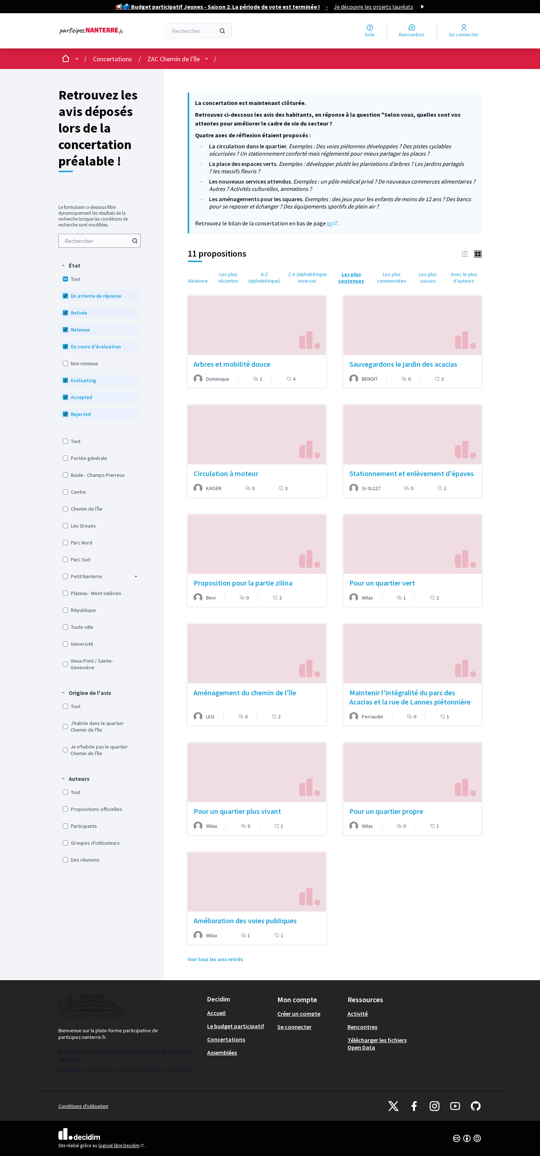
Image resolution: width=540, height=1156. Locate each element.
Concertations (112, 59)
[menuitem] (99, 241)
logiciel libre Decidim (121, 1145)
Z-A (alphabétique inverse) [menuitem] (307, 277)
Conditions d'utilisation (83, 1106)
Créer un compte (298, 1013)
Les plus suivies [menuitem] (428, 277)
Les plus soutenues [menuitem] (351, 277)
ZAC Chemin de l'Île (173, 59)
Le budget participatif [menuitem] (235, 1026)
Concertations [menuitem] (226, 1039)
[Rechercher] (222, 31)
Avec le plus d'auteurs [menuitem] (464, 277)
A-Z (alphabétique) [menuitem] (264, 277)
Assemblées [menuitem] (222, 1052)
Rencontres (362, 1026)
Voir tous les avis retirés (215, 959)
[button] (70, 265)
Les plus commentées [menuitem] (391, 277)
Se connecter (294, 1026)
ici (332, 223)
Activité (358, 1013)
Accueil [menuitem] (216, 1013)
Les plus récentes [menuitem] (228, 277)
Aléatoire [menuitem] (198, 281)
